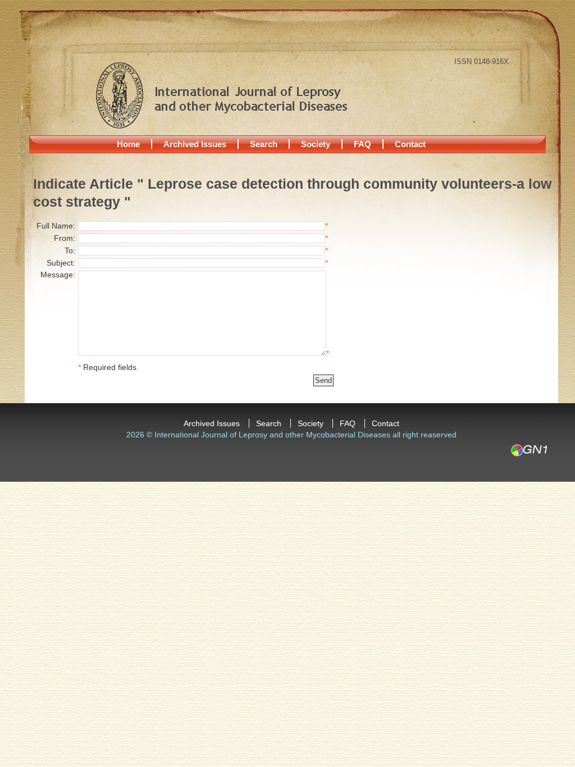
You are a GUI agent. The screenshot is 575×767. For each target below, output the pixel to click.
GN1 (528, 450)
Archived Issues (194, 144)
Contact (410, 144)
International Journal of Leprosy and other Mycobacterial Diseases (221, 95)
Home (128, 144)
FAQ (362, 144)
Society (315, 144)
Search (263, 144)
